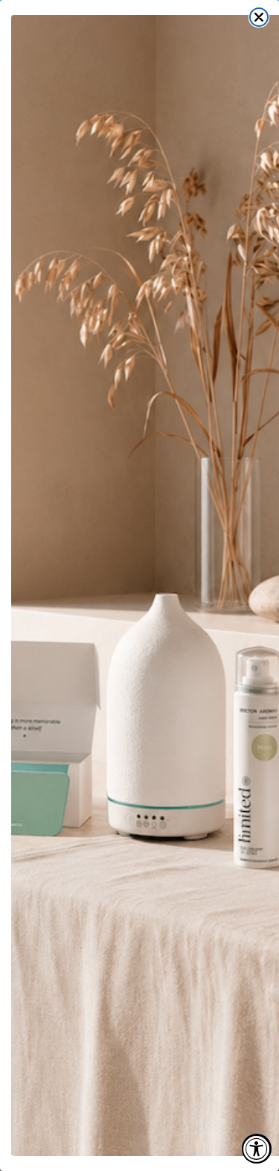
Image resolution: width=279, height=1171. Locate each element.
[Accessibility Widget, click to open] (257, 1149)
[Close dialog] (259, 17)
